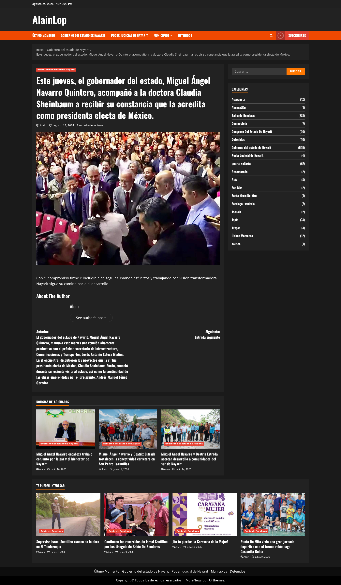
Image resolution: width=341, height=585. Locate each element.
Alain (43, 125)
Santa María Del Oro (244, 195)
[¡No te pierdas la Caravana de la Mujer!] (204, 514)
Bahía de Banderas (243, 115)
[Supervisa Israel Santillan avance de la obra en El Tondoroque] (68, 514)
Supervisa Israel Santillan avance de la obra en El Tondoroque (67, 544)
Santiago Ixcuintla (243, 203)
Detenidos (185, 35)
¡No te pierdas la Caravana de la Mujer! (200, 541)
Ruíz (234, 179)
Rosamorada (239, 171)
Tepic (235, 219)
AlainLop (49, 19)
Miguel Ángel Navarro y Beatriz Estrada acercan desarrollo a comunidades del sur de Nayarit (189, 458)
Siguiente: (207, 334)
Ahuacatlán (239, 107)
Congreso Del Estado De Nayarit (252, 131)
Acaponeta (238, 99)
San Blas (237, 187)
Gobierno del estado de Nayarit (83, 35)
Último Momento (43, 35)
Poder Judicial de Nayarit (129, 35)
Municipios (161, 35)
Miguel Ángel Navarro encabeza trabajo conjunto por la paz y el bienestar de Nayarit (64, 458)
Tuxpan (236, 227)
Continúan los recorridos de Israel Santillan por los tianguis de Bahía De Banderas (136, 544)
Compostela (239, 123)
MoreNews (194, 580)
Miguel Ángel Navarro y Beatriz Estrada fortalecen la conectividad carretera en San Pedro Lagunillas (127, 458)
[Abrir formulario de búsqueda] (271, 35)
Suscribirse (297, 35)
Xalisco (236, 243)
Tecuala (236, 211)
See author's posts (91, 317)
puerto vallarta (241, 163)
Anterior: (82, 357)
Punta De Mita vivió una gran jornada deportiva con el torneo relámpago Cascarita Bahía (267, 546)
